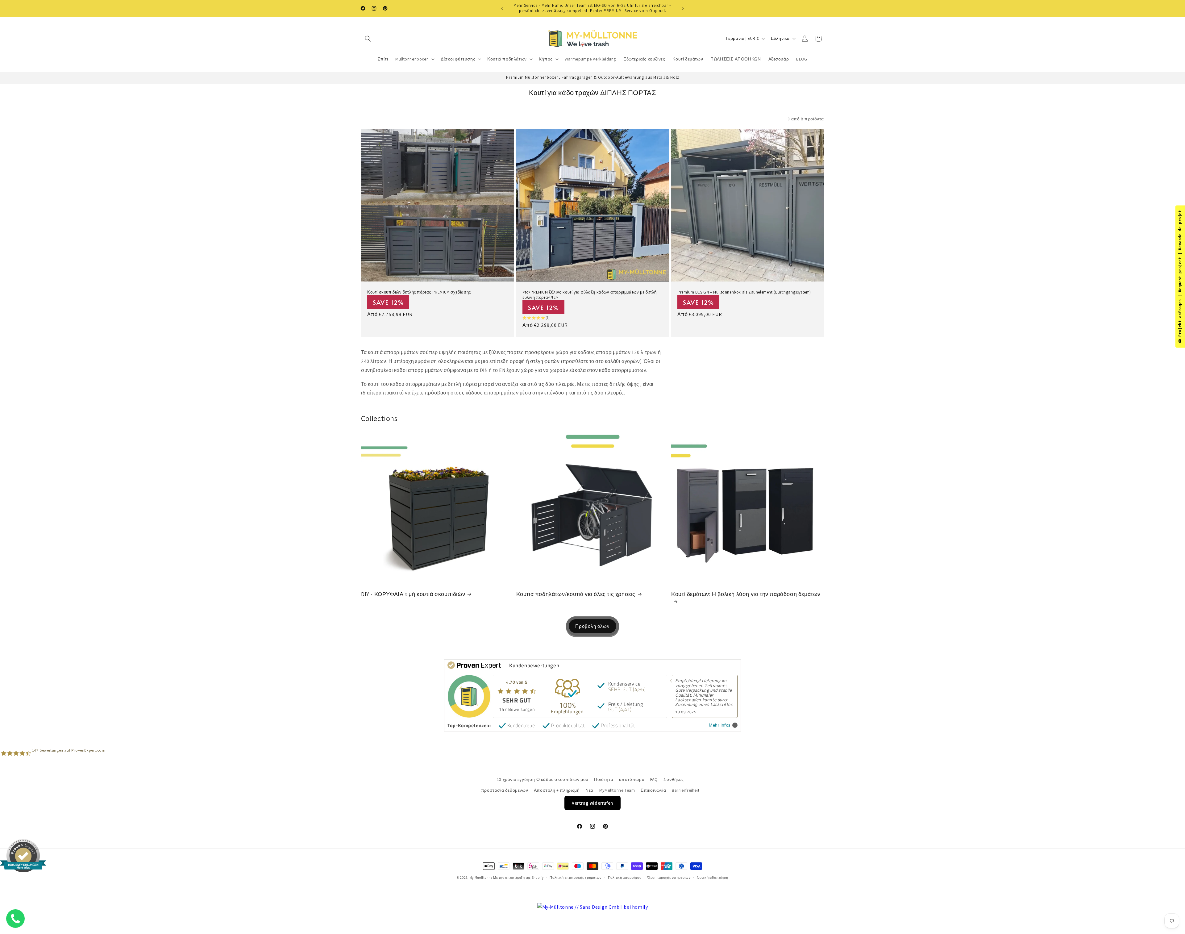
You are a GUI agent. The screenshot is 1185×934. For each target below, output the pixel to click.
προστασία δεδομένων (504, 790)
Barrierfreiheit (685, 790)
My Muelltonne (481, 877)
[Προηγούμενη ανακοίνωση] (502, 8)
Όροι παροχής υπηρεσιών (669, 877)
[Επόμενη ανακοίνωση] (683, 8)
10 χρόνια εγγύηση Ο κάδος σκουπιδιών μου (542, 779)
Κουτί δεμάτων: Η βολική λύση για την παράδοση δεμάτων (746, 594)
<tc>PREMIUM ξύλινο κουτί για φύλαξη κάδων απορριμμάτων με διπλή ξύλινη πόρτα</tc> (589, 295)
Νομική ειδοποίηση (712, 877)
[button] (368, 38)
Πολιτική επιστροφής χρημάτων (576, 877)
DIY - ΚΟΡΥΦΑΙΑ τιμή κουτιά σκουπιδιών (413, 594)
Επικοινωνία (653, 790)
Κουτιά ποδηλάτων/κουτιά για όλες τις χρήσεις (575, 594)
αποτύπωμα (631, 779)
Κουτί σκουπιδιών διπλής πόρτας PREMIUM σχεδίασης (419, 292)
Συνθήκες (673, 779)
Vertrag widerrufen (592, 803)
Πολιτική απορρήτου (625, 877)
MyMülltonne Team (617, 790)
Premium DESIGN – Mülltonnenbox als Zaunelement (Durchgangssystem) (744, 292)
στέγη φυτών (545, 361)
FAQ (654, 779)
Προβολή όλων (592, 626)
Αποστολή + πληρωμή (557, 790)
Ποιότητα (603, 779)
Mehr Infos (720, 725)
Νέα (589, 790)
